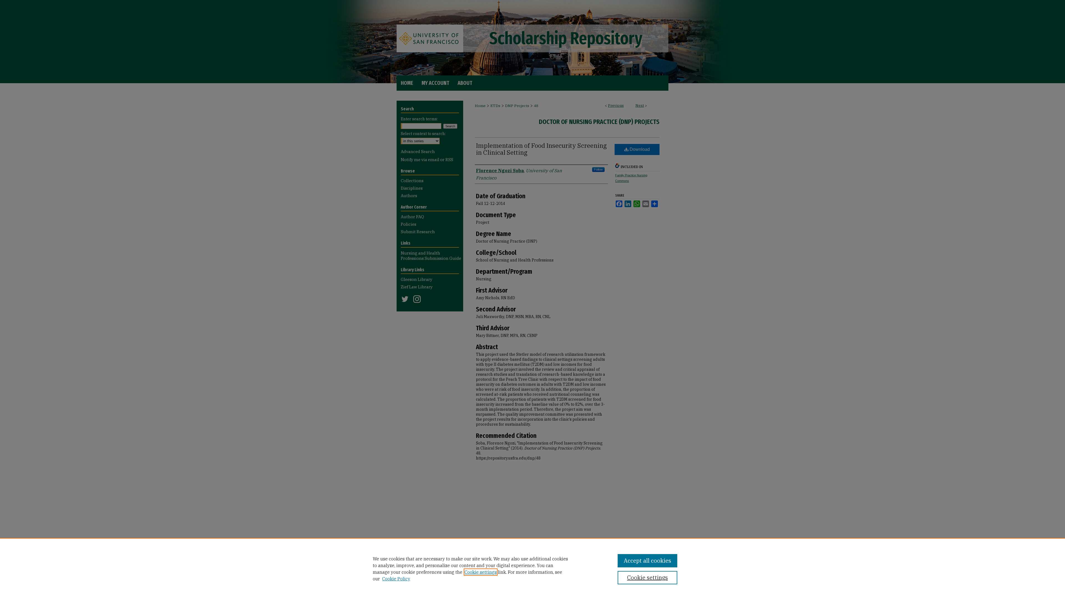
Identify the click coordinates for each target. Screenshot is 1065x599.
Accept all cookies (647, 560)
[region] (532, 568)
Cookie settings (481, 572)
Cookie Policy (396, 579)
